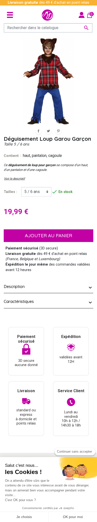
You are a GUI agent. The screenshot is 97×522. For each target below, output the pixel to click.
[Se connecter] (82, 14)
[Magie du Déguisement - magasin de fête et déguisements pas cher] (47, 15)
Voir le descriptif (14, 178)
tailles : (10, 192)
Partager (39, 131)
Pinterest (58, 131)
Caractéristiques (19, 301)
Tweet (48, 131)
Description (14, 286)
